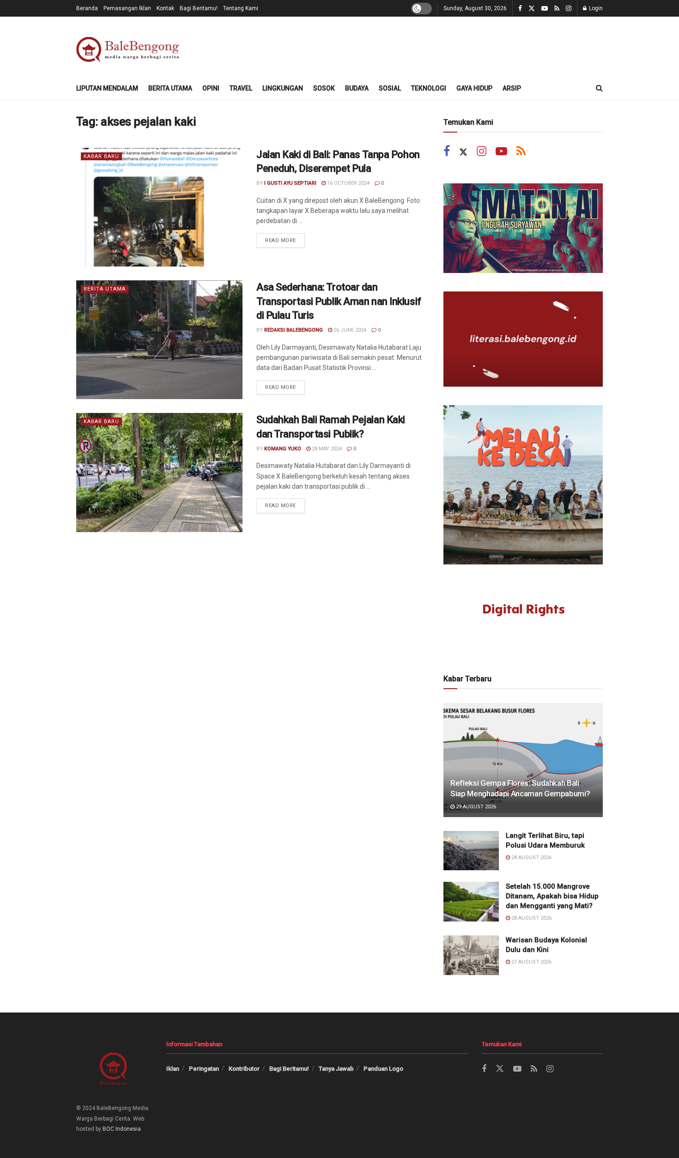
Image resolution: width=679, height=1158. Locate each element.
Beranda (87, 8)
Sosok (324, 88)
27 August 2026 (531, 962)
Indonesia (128, 1129)
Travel (241, 88)
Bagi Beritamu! (199, 8)
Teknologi (428, 88)
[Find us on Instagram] (568, 8)
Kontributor (244, 1068)
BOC (108, 1129)
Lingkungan (282, 88)
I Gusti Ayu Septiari (290, 183)
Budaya (357, 88)
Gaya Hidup (474, 88)
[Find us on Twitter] (531, 8)
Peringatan (204, 1068)
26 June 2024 (349, 330)
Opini (210, 88)
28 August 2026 (531, 858)
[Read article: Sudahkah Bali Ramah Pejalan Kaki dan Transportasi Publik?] (159, 472)
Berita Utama (170, 88)
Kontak (165, 8)
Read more (285, 238)
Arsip (512, 88)
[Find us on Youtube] (544, 8)
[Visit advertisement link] (523, 228)
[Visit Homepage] (129, 46)
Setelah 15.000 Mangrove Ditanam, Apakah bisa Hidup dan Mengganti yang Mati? (552, 896)
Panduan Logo (383, 1068)
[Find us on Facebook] (520, 8)
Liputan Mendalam (107, 88)
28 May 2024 (326, 449)
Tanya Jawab (336, 1068)
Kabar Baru (101, 156)
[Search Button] (599, 88)
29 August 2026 (475, 807)
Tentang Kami (240, 8)
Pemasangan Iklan (127, 8)
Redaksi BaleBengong (293, 330)
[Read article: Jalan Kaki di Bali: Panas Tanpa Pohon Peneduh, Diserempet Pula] (159, 207)
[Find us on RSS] (556, 8)
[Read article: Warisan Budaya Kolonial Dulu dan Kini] (471, 955)
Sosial (390, 88)
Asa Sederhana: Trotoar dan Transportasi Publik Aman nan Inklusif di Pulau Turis (338, 301)
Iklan (172, 1068)
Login (595, 8)
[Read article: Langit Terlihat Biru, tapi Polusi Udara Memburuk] (471, 851)
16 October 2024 (348, 183)
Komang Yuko (282, 449)
